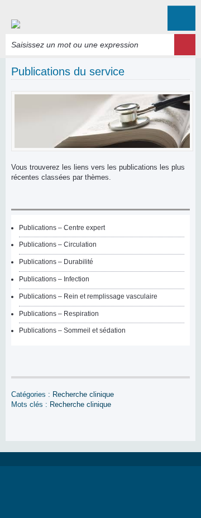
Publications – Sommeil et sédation (72, 330)
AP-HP (100, 491)
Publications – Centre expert (62, 228)
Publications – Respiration (59, 314)
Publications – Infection (54, 279)
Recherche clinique (83, 394)
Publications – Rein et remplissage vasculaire (88, 296)
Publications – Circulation (58, 244)
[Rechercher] (184, 44)
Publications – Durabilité (56, 262)
